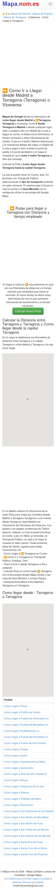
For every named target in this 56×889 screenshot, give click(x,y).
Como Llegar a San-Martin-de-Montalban (26, 817)
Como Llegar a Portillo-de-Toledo (22, 712)
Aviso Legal (31, 878)
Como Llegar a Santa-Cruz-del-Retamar (26, 854)
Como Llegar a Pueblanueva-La (21, 731)
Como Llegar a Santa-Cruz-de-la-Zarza (25, 848)
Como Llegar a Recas (16, 780)
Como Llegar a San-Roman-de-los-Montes (27, 836)
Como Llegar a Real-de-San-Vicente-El (25, 774)
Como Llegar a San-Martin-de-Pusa (23, 823)
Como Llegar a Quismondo (18, 768)
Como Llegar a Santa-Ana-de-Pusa (23, 842)
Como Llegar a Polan (15, 706)
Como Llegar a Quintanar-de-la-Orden (24, 761)
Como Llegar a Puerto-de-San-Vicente (25, 743)
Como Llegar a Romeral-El (18, 805)
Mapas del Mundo (20, 13)
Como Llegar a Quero (16, 755)
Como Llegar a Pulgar (16, 749)
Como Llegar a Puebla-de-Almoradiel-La (26, 718)
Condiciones (14, 878)
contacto (38, 882)
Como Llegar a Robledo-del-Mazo (22, 798)
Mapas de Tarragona (15, 17)
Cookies (45, 878)
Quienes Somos (21, 882)
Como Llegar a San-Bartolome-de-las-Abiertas (29, 811)
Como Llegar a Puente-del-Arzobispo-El (26, 737)
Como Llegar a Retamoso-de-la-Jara (24, 786)
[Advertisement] (28, 50)
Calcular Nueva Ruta (28, 311)
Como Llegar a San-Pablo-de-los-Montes (26, 829)
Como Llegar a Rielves (16, 792)
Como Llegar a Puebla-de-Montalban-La (26, 724)
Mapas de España (43, 13)
